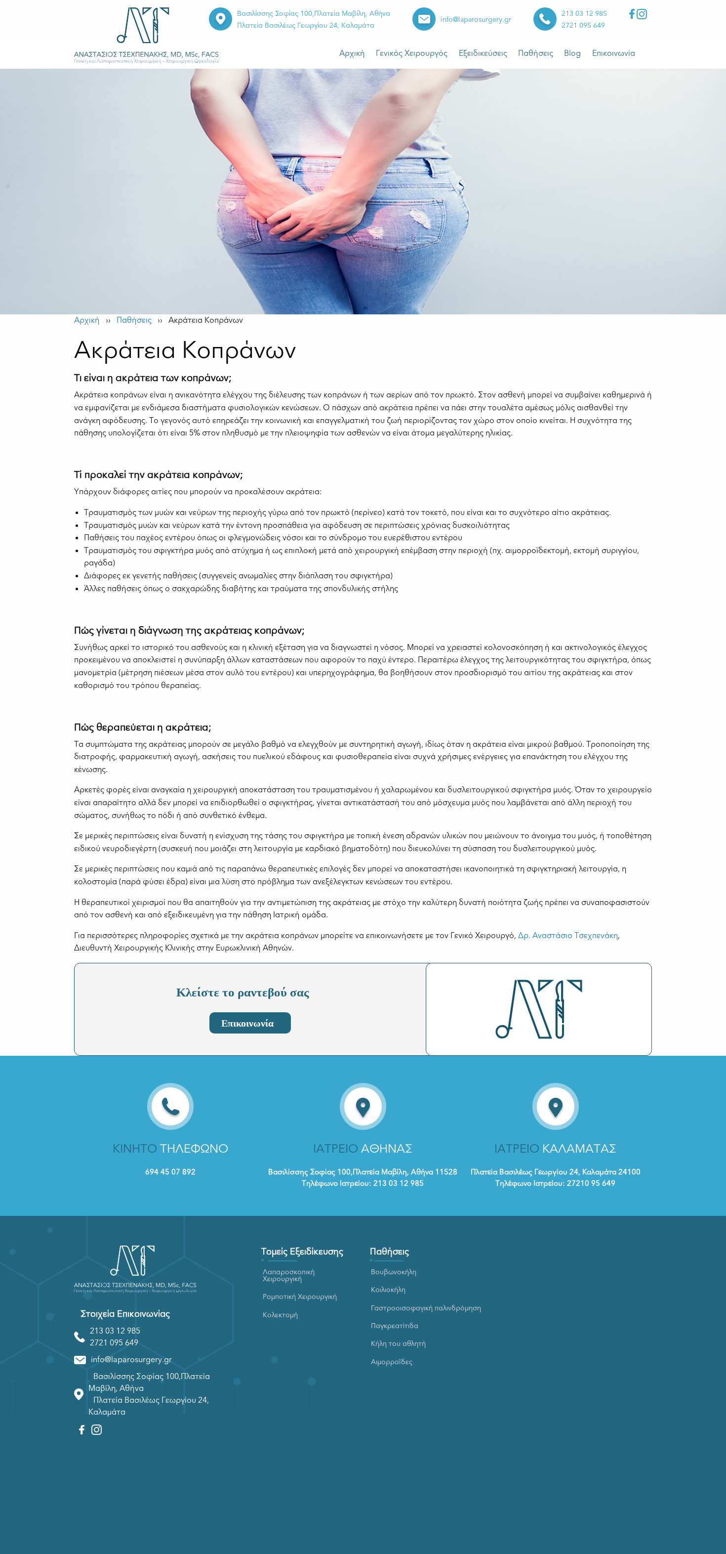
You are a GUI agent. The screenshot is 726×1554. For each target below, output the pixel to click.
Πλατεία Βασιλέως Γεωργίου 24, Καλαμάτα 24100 (556, 1172)
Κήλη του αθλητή (398, 1343)
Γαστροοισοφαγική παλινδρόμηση (426, 1308)
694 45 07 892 (170, 1172)
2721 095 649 (583, 25)
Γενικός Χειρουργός (411, 53)
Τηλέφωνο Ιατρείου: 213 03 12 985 (363, 1183)
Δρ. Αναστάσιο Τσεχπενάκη (568, 935)
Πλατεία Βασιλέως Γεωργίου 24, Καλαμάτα (305, 25)
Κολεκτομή (280, 1315)
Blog (572, 53)
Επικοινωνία (613, 53)
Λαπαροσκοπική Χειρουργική (289, 1275)
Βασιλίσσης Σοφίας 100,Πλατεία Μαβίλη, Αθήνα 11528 (362, 1172)
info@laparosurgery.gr (476, 19)
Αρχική (352, 53)
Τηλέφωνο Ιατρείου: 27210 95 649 (555, 1183)
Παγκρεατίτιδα (394, 1326)
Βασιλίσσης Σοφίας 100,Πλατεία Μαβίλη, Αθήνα (313, 13)
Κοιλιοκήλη (388, 1290)
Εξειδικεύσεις (483, 53)
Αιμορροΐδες (391, 1362)
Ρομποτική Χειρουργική (300, 1296)
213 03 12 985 (584, 13)
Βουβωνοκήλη (393, 1272)
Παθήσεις (535, 53)
